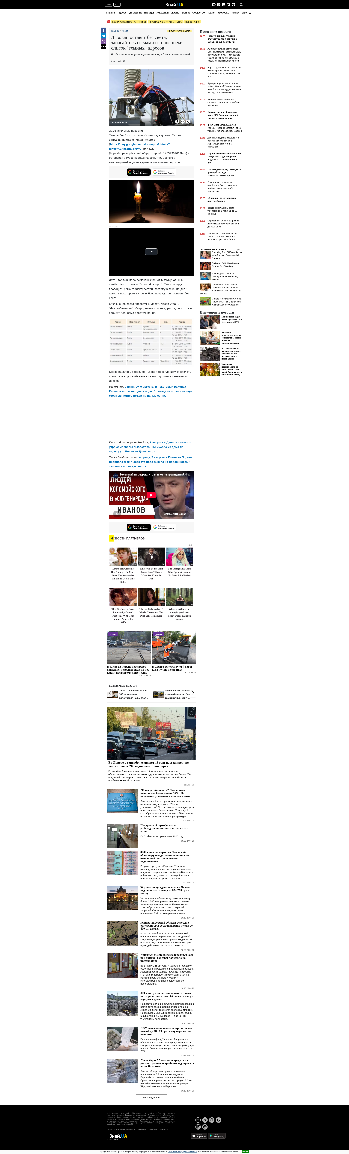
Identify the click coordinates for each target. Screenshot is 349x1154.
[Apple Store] (199, 1135)
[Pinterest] (233, 4)
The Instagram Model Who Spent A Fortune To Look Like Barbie (179, 572)
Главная (111, 12)
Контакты (164, 1129)
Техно (211, 12)
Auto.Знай (163, 12)
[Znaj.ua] (174, 4)
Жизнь (175, 12)
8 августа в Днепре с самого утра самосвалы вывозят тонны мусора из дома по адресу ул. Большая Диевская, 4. (150, 447)
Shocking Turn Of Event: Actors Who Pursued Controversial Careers (227, 255)
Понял (245, 1152)
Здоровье (223, 12)
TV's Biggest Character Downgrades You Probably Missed (225, 276)
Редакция (152, 1129)
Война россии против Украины (129, 22)
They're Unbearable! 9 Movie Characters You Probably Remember (151, 612)
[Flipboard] (228, 4)
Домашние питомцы (141, 12)
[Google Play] (217, 1135)
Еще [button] (244, 12)
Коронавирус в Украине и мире (165, 22)
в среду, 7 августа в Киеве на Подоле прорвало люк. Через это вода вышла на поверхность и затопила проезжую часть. (150, 462)
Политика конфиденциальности (121, 1129)
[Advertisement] (151, 419)
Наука (235, 12)
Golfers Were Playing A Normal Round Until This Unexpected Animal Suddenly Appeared (227, 302)
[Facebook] (103, 30)
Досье (123, 12)
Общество (198, 12)
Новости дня (192, 22)
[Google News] (218, 1120)
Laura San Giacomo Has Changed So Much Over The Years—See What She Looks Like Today (123, 575)
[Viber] (218, 4)
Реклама (142, 1129)
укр (108, 4)
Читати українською (179, 31)
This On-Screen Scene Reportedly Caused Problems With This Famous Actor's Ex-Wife (123, 616)
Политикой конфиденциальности (182, 1151)
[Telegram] (214, 4)
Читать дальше (151, 1097)
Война (186, 12)
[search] (241, 4)
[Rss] (223, 4)
